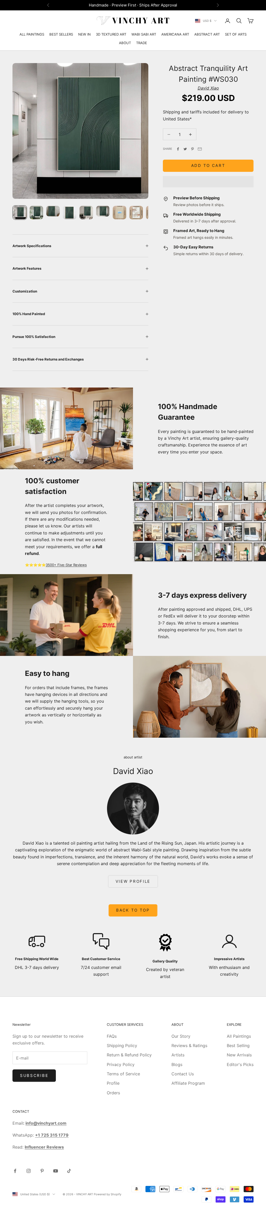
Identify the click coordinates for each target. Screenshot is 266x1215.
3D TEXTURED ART (111, 34)
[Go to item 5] (86, 212)
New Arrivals (239, 1054)
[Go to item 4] (69, 212)
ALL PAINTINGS (31, 34)
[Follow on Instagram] (28, 1170)
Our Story (180, 1036)
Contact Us (182, 1073)
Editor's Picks (240, 1064)
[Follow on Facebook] (15, 1170)
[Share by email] (200, 149)
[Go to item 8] (136, 212)
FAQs (112, 1036)
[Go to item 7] (119, 212)
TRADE (141, 43)
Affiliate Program (188, 1083)
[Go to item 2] (36, 212)
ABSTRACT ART (207, 34)
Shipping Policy (122, 1045)
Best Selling (238, 1045)
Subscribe (34, 1075)
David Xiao (208, 88)
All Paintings (239, 1036)
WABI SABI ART (143, 34)
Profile (113, 1083)
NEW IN (84, 34)
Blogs (176, 1064)
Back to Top (133, 910)
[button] (208, 181)
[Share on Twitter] (185, 149)
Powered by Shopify (107, 1194)
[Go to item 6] (103, 211)
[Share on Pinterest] (192, 149)
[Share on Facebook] (178, 149)
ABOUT (125, 43)
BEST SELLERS (61, 34)
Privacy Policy (121, 1064)
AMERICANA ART (175, 34)
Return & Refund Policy (129, 1054)
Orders (113, 1092)
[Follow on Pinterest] (42, 1170)
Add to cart (208, 165)
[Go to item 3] (53, 211)
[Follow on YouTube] (55, 1170)
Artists (177, 1054)
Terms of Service (123, 1073)
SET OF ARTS (236, 34)
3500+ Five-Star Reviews (66, 565)
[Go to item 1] (19, 212)
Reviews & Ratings (189, 1045)
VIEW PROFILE (133, 881)
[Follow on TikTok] (69, 1170)
